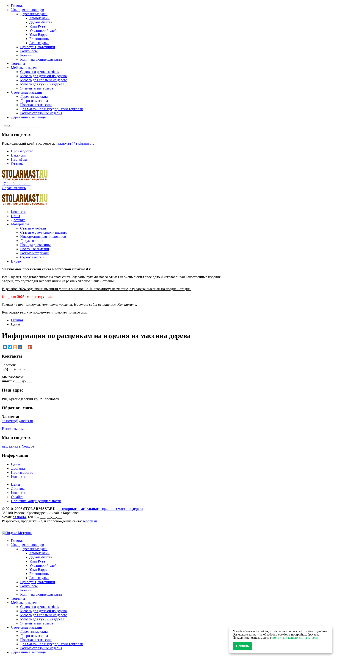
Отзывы (17, 163)
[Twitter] (10, 347)
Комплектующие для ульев (41, 59)
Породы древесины (35, 245)
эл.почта (19, 517)
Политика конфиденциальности (36, 501)
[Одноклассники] (15, 347)
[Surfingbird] (35, 347)
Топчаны (18, 63)
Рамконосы (29, 51)
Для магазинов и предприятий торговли (51, 109)
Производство (22, 151)
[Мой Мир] (20, 347)
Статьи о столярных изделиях (43, 232)
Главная (17, 6)
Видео (16, 261)
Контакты (18, 212)
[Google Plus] (30, 347)
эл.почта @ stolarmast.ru (76, 143)
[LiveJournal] (25, 347)
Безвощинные (40, 39)
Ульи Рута (37, 26)
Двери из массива (34, 101)
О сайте (17, 497)
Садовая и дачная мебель (39, 72)
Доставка (18, 220)
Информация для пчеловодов (43, 236)
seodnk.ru (90, 521)
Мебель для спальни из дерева (43, 80)
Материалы (20, 224)
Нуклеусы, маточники (37, 47)
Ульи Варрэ (38, 34)
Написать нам (13, 429)
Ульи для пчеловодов (27, 10)
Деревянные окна (34, 96)
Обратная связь (14, 188)
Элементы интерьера (36, 88)
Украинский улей (43, 30)
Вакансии (18, 155)
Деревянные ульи (33, 14)
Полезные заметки (34, 249)
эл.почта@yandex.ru (17, 421)
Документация (31, 241)
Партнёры (19, 159)
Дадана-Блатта (40, 22)
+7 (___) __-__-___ (16, 184)
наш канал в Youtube (18, 446)
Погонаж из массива (36, 105)
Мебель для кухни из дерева (42, 84)
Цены (15, 216)
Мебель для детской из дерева (43, 76)
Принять (242, 646)
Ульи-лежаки (39, 18)
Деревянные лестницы (29, 117)
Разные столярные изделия (41, 113)
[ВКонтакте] (5, 347)
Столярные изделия (26, 92)
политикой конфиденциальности (295, 637)
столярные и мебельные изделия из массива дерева (100, 509)
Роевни (26, 55)
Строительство (32, 257)
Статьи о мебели (33, 228)
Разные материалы (34, 253)
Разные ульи (39, 43)
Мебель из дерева (24, 68)
